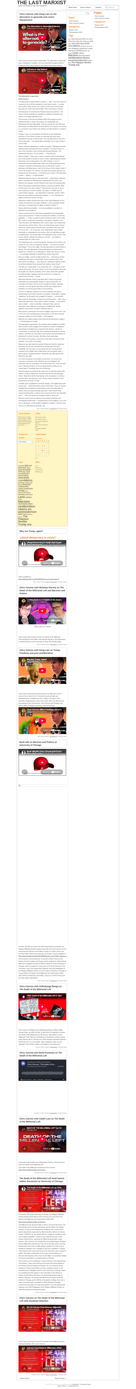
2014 (24, 469)
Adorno (27, 480)
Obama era (24, 509)
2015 (29, 469)
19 (42, 450)
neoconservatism (25, 504)
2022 (20, 475)
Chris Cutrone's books (40, 417)
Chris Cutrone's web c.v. (41, 419)
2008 (26, 466)
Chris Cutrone (73, 21)
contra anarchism (25, 489)
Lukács (28, 497)
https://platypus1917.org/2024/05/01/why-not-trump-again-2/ (38, 579)
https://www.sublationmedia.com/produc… (32, 1170)
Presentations (53, 408)
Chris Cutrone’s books (76, 23)
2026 (20, 480)
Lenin (21, 497)
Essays (47, 582)
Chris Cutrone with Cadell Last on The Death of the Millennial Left (42, 1120)
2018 (28, 471)
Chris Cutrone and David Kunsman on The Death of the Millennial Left (40, 1054)
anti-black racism (24, 483)
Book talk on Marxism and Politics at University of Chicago (38, 743)
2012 (28, 467)
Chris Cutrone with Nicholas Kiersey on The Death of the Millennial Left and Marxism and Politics (42, 590)
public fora (22, 514)
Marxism (24, 501)
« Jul (36, 458)
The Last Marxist (41, 2)
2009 (30, 466)
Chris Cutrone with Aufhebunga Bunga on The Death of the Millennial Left (40, 987)
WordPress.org (38, 471)
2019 (19, 473)
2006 (19, 465)
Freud (26, 491)
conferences (23, 486)
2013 (20, 469)
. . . (27, 425)
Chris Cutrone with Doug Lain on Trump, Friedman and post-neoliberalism (39, 651)
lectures (21, 494)
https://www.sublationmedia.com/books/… (32, 1222)
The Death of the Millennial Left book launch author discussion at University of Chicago (41, 1179)
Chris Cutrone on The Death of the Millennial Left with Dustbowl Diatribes (42, 1299)
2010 (20, 468)
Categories (98, 7)
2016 (20, 471)
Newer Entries (60, 1378)
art (31, 483)
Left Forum (29, 494)
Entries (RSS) (61, 1386)
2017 (24, 471)
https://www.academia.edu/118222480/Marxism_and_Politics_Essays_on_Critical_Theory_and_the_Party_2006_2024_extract (60, 956)
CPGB (21, 491)
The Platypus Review (23, 519)
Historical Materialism (24, 492)
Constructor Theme (85, 1384)
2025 (26, 477)
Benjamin (27, 485)
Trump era (24, 524)
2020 (23, 473)
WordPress (76, 1384)
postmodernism (27, 511)
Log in (36, 465)
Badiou (20, 485)
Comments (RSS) (73, 1386)
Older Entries (24, 1378)
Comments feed (39, 469)
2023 (25, 475)
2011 (24, 467)
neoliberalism (26, 506)
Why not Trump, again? (31, 531)
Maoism (20, 499)
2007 (22, 466)
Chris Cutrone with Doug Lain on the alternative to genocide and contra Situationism (38, 17)
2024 (20, 477)
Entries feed (38, 467)
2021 (28, 473)
